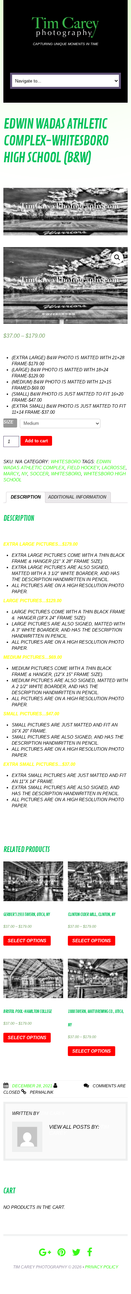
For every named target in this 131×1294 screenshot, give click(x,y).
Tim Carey (72, 1086)
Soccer (39, 473)
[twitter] (76, 1252)
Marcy (11, 473)
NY (24, 473)
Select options (27, 940)
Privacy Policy (101, 1267)
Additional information (77, 497)
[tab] (25, 497)
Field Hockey (83, 467)
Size (8, 421)
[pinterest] (61, 1252)
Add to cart (36, 440)
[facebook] (89, 1252)
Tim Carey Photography (40, 1267)
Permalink (41, 1092)
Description (26, 497)
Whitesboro (66, 461)
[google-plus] (45, 1252)
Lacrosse (114, 467)
